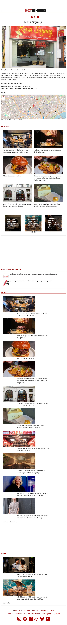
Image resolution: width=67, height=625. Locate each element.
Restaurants (35, 610)
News (20, 610)
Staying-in (44, 610)
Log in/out (56, 614)
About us (10, 614)
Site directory (35, 614)
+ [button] (3, 97)
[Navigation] (2, 10)
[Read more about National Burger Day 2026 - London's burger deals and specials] (48, 139)
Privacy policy (46, 614)
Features (27, 610)
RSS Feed (27, 614)
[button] (29, 17)
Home (15, 610)
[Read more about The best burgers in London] (17, 165)
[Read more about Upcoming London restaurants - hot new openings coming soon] (6, 283)
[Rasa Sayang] (34, 47)
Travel (52, 610)
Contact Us (18, 614)
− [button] (3, 99)
